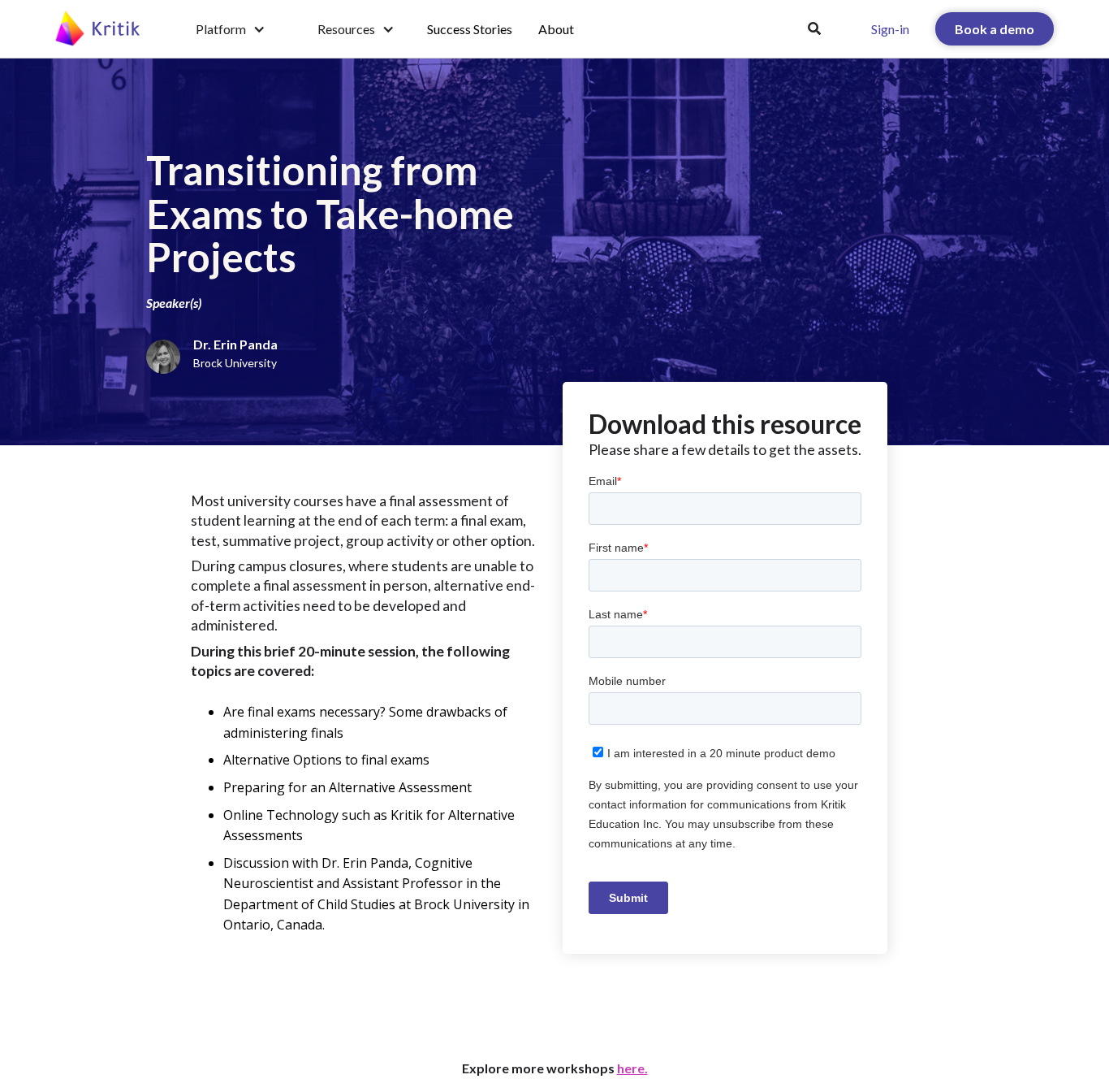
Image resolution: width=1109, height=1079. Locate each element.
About (556, 29)
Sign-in (890, 29)
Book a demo (994, 29)
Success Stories (469, 29)
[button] (230, 29)
